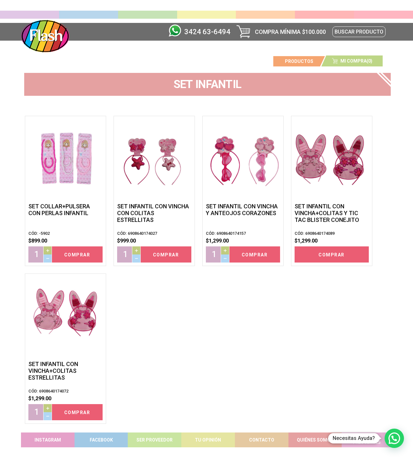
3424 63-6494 (207, 32)
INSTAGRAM (48, 439)
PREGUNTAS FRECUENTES (367, 440)
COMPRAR (77, 254)
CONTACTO (261, 439)
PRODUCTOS (299, 61)
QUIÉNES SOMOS (315, 439)
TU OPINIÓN (208, 439)
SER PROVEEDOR (154, 439)
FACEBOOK (101, 439)
